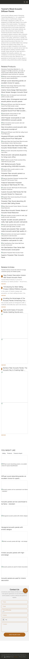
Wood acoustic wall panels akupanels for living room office (13, 156)
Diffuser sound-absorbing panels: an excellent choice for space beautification (13, 82)
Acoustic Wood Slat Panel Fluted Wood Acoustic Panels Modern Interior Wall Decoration (14, 147)
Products (9, 453)
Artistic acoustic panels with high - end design (13, 554)
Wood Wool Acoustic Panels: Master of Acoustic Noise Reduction (14, 211)
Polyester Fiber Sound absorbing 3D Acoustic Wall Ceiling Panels (13, 202)
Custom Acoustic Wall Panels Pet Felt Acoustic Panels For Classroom (13, 193)
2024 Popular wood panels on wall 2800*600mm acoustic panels (13, 119)
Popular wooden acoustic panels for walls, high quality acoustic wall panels (14, 221)
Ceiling (4, 453)
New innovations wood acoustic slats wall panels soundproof (14, 128)
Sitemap (16, 656)
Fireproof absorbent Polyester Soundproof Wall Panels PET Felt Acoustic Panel (12, 184)
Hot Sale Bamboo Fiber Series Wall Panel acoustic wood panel (13, 249)
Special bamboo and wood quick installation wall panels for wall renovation (12, 239)
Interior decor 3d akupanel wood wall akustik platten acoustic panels (14, 100)
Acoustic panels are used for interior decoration (13, 579)
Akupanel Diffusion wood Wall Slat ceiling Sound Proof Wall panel (12, 137)
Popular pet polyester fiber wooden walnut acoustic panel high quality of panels (13, 230)
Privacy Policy (22, 656)
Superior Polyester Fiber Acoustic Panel (12, 256)
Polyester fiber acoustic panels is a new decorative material (13, 174)
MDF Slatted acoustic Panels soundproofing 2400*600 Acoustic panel (13, 165)
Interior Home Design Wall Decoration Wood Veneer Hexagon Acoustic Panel (14, 91)
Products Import (18, 453)
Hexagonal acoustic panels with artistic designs (12, 528)
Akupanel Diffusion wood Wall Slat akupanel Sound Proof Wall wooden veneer (13, 110)
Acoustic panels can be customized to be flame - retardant (14, 503)
